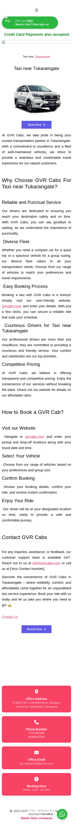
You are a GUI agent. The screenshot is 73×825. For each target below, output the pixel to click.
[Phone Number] (36, 722)
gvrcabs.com (11, 306)
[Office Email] (36, 752)
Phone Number (36, 729)
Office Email (36, 759)
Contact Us (10, 617)
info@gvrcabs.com (46, 563)
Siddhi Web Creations (36, 818)
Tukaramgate (42, 56)
